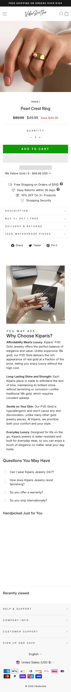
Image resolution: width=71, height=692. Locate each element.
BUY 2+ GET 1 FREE (22, 218)
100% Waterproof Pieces (28, 233)
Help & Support (17, 608)
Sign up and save (19, 643)
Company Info (16, 620)
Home (34, 101)
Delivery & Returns (23, 226)
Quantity (35, 130)
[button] (35, 159)
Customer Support (20, 631)
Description (16, 210)
